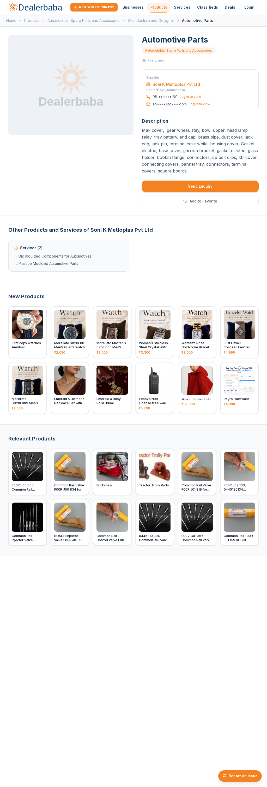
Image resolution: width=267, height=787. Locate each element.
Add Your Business (96, 7)
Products (158, 7)
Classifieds (207, 7)
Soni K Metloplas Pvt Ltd (176, 84)
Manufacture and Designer (151, 20)
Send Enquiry (200, 186)
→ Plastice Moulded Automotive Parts (46, 263)
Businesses (133, 7)
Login (249, 7)
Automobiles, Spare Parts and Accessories (83, 20)
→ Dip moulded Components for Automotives (53, 256)
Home (11, 20)
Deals (230, 7)
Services (182, 7)
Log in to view (190, 97)
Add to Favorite (203, 201)
